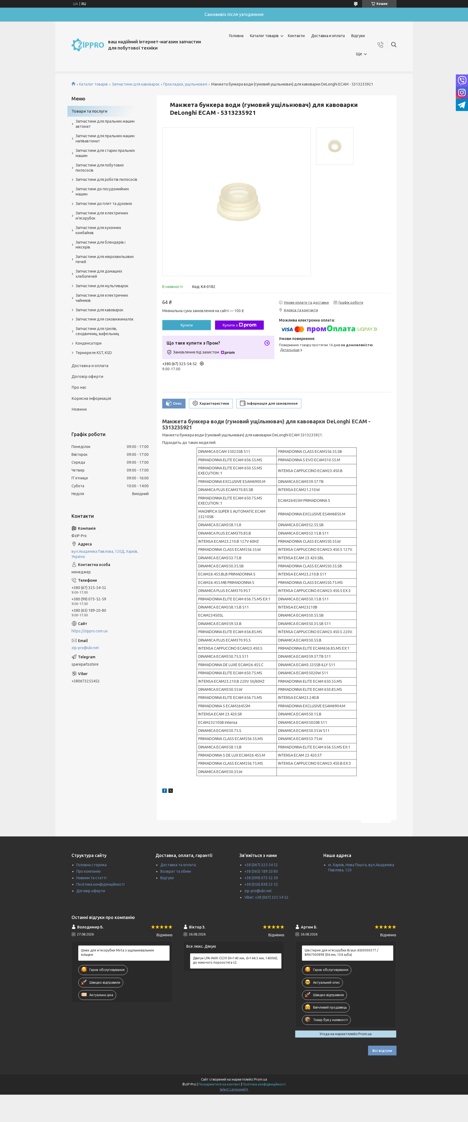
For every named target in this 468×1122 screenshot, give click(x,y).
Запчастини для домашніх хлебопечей (99, 274)
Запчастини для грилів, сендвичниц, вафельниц (97, 331)
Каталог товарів (264, 36)
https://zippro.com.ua (90, 631)
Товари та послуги (89, 111)
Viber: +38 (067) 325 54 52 (266, 897)
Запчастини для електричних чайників (102, 298)
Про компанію (88, 871)
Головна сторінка (91, 865)
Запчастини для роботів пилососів (106, 179)
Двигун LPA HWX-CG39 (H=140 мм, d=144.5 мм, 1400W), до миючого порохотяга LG (235, 960)
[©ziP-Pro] (88, 44)
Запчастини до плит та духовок (104, 203)
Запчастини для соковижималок (105, 319)
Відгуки (358, 36)
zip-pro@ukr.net (85, 648)
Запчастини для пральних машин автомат (105, 124)
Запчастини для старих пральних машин (105, 153)
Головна (236, 36)
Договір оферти (87, 376)
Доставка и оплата (328, 36)
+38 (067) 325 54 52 (261, 865)
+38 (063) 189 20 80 (261, 871)
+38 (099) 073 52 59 (261, 878)
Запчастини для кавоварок (136, 84)
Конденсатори (89, 343)
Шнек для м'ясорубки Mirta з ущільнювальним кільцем (117, 952)
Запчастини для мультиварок (102, 286)
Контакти (296, 36)
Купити (187, 325)
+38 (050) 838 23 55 (261, 884)
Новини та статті (91, 878)
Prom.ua (260, 1079)
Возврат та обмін (175, 871)
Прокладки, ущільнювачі (185, 84)
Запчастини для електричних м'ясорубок (102, 215)
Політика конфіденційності (100, 884)
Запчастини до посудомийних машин (102, 191)
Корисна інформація (91, 398)
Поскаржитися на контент (219, 1084)
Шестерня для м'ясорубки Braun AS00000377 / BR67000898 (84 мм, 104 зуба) (341, 952)
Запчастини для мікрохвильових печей (105, 259)
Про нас (79, 387)
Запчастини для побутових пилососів (100, 167)
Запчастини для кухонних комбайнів (98, 230)
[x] (170, 791)
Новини (79, 409)
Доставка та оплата (178, 865)
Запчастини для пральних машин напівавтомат (105, 138)
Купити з (230, 325)
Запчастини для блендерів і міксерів (100, 245)
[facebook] (164, 791)
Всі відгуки (382, 1050)
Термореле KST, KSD (94, 353)
